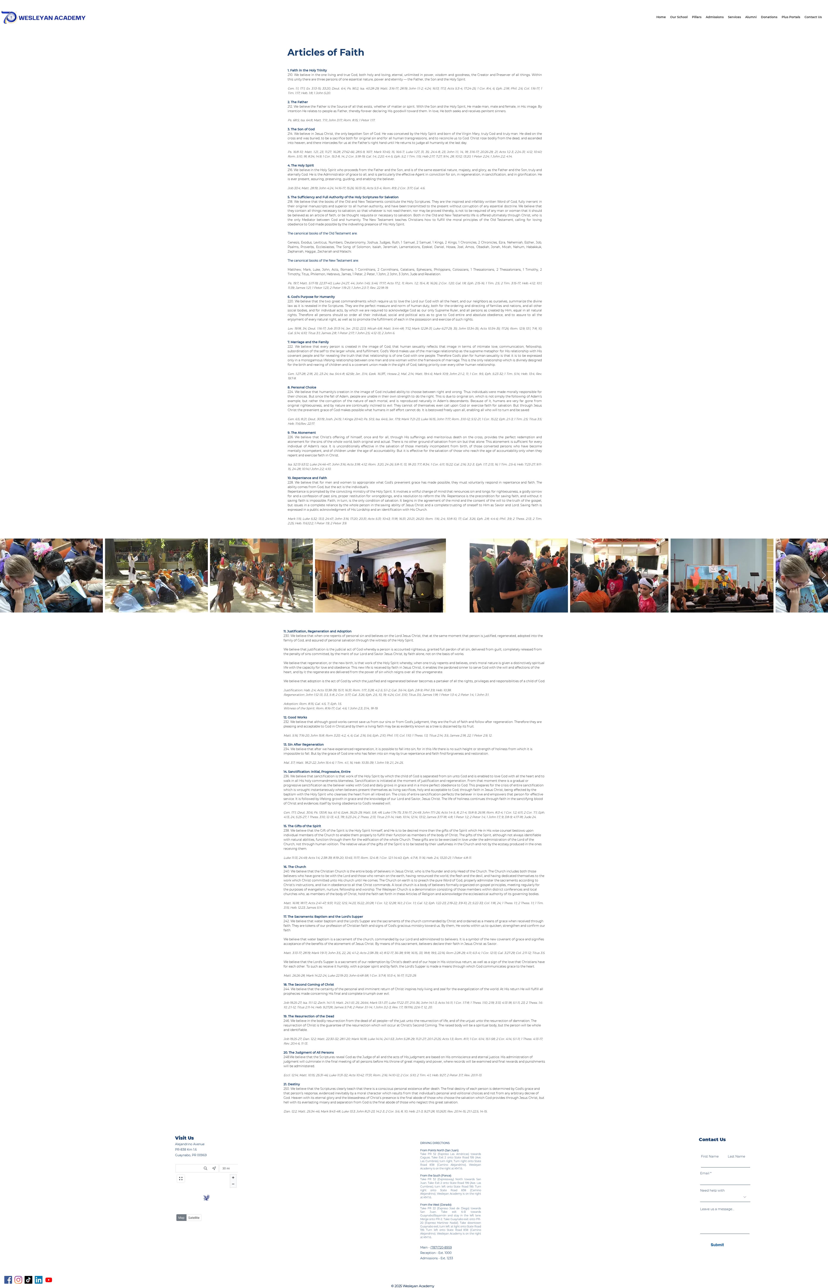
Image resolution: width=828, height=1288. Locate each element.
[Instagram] (18, 1280)
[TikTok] (28, 1280)
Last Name (736, 1156)
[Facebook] (8, 1280)
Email (704, 1173)
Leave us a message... (717, 1209)
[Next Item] (823, 575)
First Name (710, 1156)
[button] (696, 17)
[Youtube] (49, 1280)
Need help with (712, 1190)
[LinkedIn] (38, 1280)
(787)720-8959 (441, 1247)
